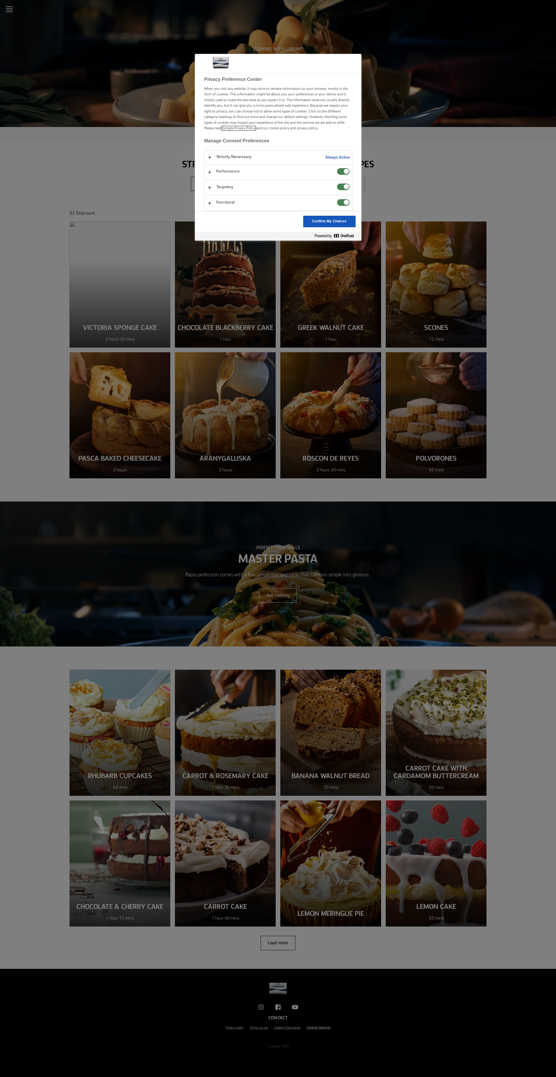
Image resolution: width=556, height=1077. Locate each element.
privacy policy (307, 128)
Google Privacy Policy (238, 128)
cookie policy (279, 128)
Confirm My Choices (329, 221)
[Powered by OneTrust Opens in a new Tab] (336, 236)
